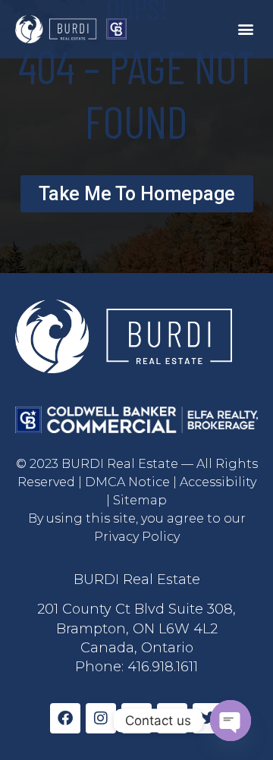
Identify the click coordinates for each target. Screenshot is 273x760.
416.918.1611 (162, 666)
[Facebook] (65, 718)
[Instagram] (101, 718)
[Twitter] (208, 718)
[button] (245, 29)
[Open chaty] (230, 720)
